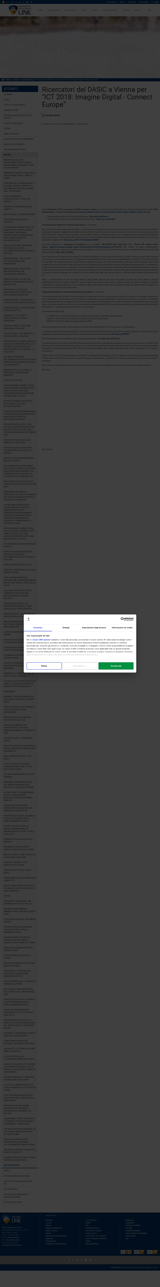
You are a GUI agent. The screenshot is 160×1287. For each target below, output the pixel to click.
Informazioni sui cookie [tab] (122, 627)
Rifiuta (44, 666)
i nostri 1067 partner (41, 640)
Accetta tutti (116, 666)
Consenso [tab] (37, 627)
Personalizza (78, 666)
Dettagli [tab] (65, 627)
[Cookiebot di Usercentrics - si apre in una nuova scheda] (123, 619)
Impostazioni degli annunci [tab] (94, 627)
